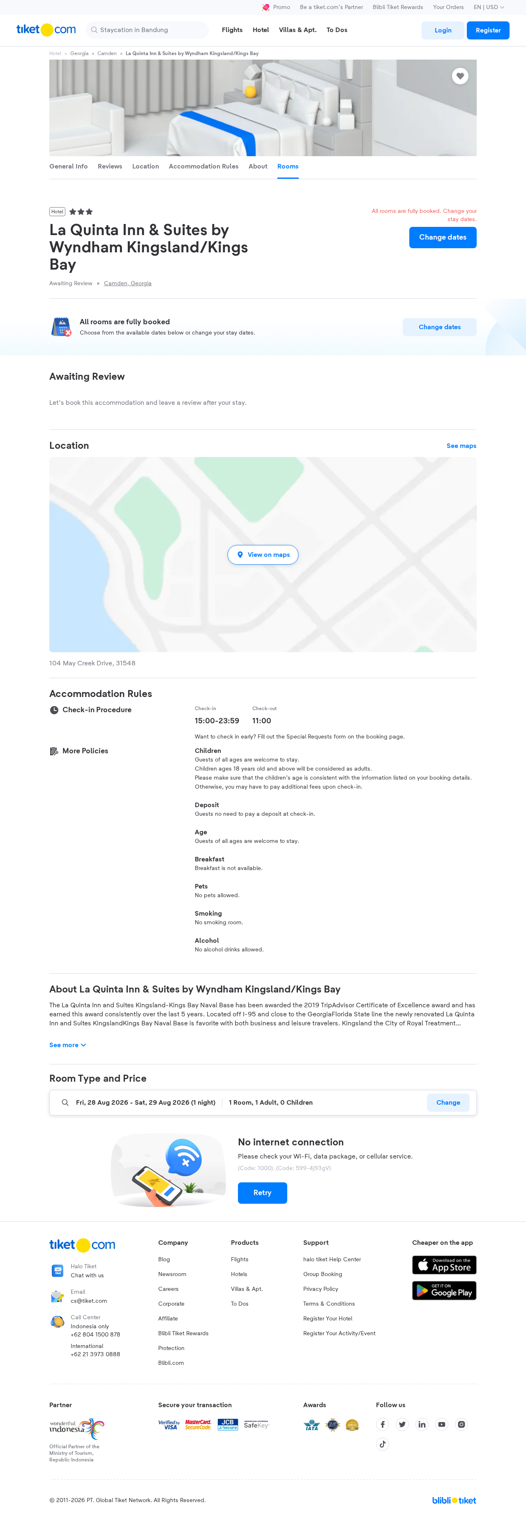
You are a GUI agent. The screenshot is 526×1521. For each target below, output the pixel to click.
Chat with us (87, 1275)
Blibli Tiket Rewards (398, 7)
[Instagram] (461, 1424)
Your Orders (448, 7)
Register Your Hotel (327, 1319)
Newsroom (172, 1274)
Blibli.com (171, 1363)
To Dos (240, 1304)
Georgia (79, 53)
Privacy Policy (320, 1289)
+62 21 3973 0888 (95, 1354)
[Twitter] (402, 1424)
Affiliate (168, 1319)
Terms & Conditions (329, 1304)
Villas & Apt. (247, 1289)
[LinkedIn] (422, 1424)
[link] (443, 30)
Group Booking (322, 1274)
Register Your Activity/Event (339, 1333)
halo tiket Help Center (332, 1259)
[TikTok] (382, 1444)
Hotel (55, 53)
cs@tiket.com (89, 1301)
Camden (107, 53)
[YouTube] (441, 1424)
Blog (164, 1259)
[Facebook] (382, 1424)
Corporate (171, 1304)
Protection (171, 1348)
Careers (168, 1289)
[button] (263, 554)
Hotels (239, 1274)
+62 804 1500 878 (95, 1335)
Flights (240, 1259)
